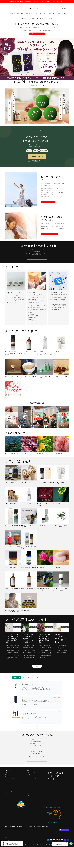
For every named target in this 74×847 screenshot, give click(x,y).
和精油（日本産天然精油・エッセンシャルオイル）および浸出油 (12, 353)
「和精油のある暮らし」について (33, 772)
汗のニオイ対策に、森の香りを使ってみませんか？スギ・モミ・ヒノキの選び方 (28, 638)
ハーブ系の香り (25, 453)
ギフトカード (8, 398)
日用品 (6, 785)
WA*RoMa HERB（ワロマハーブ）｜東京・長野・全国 (12, 610)
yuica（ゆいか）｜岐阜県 (11, 588)
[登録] (46, 258)
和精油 (6, 774)
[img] (25, 677)
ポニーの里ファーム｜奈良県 (12, 547)
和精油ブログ (29, 793)
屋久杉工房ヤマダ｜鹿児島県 (28, 567)
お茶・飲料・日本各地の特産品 (28, 377)
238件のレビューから (32, 677)
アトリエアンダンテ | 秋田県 (44, 482)
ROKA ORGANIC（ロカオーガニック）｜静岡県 (61, 589)
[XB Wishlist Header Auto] (65, 8)
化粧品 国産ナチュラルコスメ (60, 352)
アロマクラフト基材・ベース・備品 (44, 377)
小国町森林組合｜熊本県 (11, 503)
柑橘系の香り (40, 453)
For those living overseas (10, 791)
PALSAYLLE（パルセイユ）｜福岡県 (28, 526)
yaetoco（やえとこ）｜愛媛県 (28, 547)
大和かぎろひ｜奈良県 (11, 567)
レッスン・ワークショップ (60, 376)
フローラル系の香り (58, 453)
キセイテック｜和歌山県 (27, 503)
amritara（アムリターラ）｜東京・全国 (61, 482)
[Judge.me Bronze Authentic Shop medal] (44, 812)
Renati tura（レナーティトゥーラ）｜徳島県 (44, 589)
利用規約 (28, 785)
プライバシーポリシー (31, 844)
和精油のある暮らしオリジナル (28, 610)
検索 (6, 772)
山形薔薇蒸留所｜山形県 (43, 567)
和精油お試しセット (9, 776)
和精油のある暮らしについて (37, 33)
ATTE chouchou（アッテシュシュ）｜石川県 (28, 482)
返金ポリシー (29, 782)
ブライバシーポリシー (31, 780)
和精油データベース (9, 793)
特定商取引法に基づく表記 (32, 778)
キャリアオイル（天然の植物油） (28, 352)
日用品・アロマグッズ (10, 376)
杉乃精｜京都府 (57, 503)
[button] (6, 8)
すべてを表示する (37, 666)
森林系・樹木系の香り (11, 453)
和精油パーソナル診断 (31, 791)
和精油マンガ (29, 795)
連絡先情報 (46, 844)
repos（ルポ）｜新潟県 (27, 588)
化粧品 (6, 782)
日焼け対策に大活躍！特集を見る (50, 233)
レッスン (7, 787)
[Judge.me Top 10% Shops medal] (56, 812)
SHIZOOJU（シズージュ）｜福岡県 (44, 504)
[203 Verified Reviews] (21, 809)
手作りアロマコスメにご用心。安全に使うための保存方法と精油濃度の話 (12, 638)
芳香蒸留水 (7, 780)
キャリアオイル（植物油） (10, 778)
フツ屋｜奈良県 (41, 525)
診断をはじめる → (37, 156)
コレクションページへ (11, 305)
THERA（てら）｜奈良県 (11, 525)
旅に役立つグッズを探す (48, 202)
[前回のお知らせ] (5, 2)
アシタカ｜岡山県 (9, 482)
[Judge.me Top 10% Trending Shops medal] (44, 817)
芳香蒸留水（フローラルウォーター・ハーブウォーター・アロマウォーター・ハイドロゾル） (44, 354)
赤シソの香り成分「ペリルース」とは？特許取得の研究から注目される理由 (44, 638)
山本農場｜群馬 (57, 567)
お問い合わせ (29, 774)
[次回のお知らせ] (68, 2)
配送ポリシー (29, 787)
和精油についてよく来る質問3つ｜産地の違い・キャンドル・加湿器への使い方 (61, 638)
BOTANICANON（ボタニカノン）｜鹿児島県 (60, 526)
